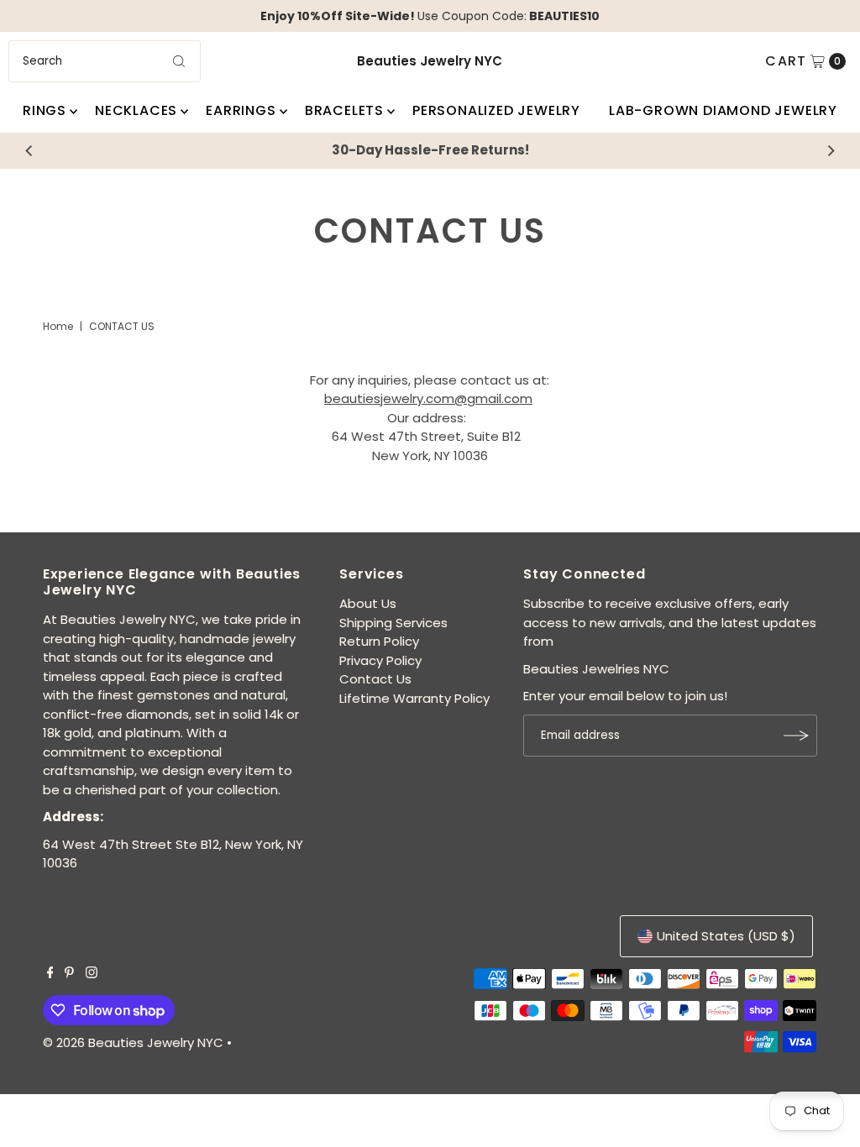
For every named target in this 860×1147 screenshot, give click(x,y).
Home (58, 326)
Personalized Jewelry (496, 110)
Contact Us (375, 679)
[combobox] (104, 61)
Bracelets (344, 110)
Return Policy (379, 641)
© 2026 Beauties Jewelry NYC (133, 1042)
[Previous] (29, 150)
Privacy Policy (380, 660)
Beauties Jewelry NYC (429, 61)
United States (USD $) (726, 936)
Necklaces (136, 110)
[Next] (830, 150)
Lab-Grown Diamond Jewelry (723, 110)
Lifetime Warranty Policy (414, 698)
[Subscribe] (796, 736)
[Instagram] (91, 974)
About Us (367, 603)
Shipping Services (393, 622)
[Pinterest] (69, 974)
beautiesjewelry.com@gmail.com (428, 398)
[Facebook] (50, 974)
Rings (44, 110)
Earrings (240, 110)
